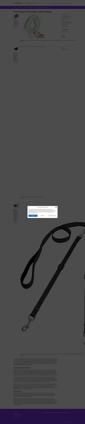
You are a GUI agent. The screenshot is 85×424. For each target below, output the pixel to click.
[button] (56, 207)
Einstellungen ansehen (52, 215)
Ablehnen (42, 215)
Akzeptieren (33, 215)
